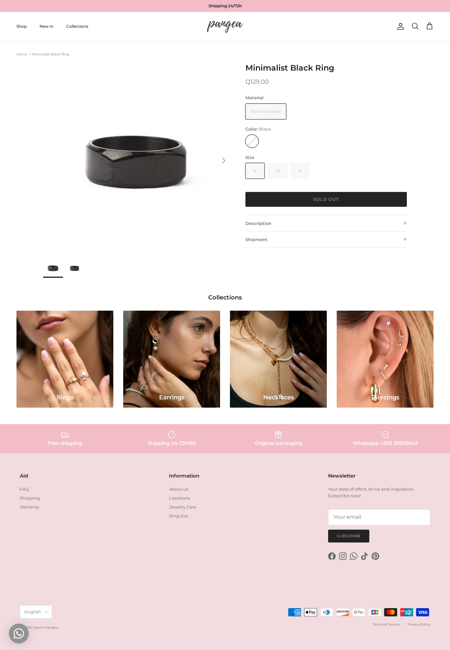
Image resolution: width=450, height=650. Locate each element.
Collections (77, 26)
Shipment (256, 239)
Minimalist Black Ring (50, 54)
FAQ (24, 489)
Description (258, 223)
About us (178, 489)
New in (46, 26)
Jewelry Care (182, 507)
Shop (21, 26)
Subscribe (349, 536)
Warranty (29, 507)
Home (21, 54)
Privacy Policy (419, 624)
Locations (179, 498)
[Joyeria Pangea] (225, 26)
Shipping (30, 498)
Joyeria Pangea (45, 627)
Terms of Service (386, 624)
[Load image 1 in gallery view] (137, 157)
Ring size (178, 515)
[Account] (399, 26)
